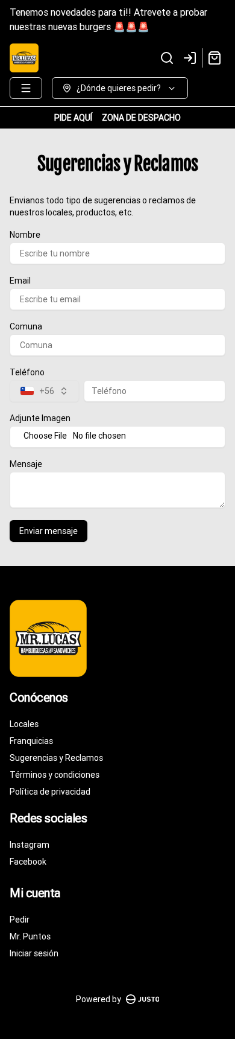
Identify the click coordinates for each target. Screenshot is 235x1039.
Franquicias (31, 741)
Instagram (29, 844)
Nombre (25, 234)
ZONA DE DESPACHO (141, 117)
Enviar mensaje (48, 531)
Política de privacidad (50, 791)
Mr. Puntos (30, 936)
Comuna (26, 326)
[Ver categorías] (26, 88)
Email (20, 280)
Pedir (20, 919)
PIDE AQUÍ (73, 117)
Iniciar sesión (34, 953)
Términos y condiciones (54, 774)
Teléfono (27, 372)
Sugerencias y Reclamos (56, 757)
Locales (24, 724)
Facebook (28, 861)
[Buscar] (167, 58)
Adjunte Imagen (40, 418)
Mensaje (26, 464)
